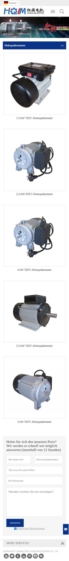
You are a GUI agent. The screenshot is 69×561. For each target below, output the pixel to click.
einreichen (15, 523)
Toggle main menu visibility (53, 11)
